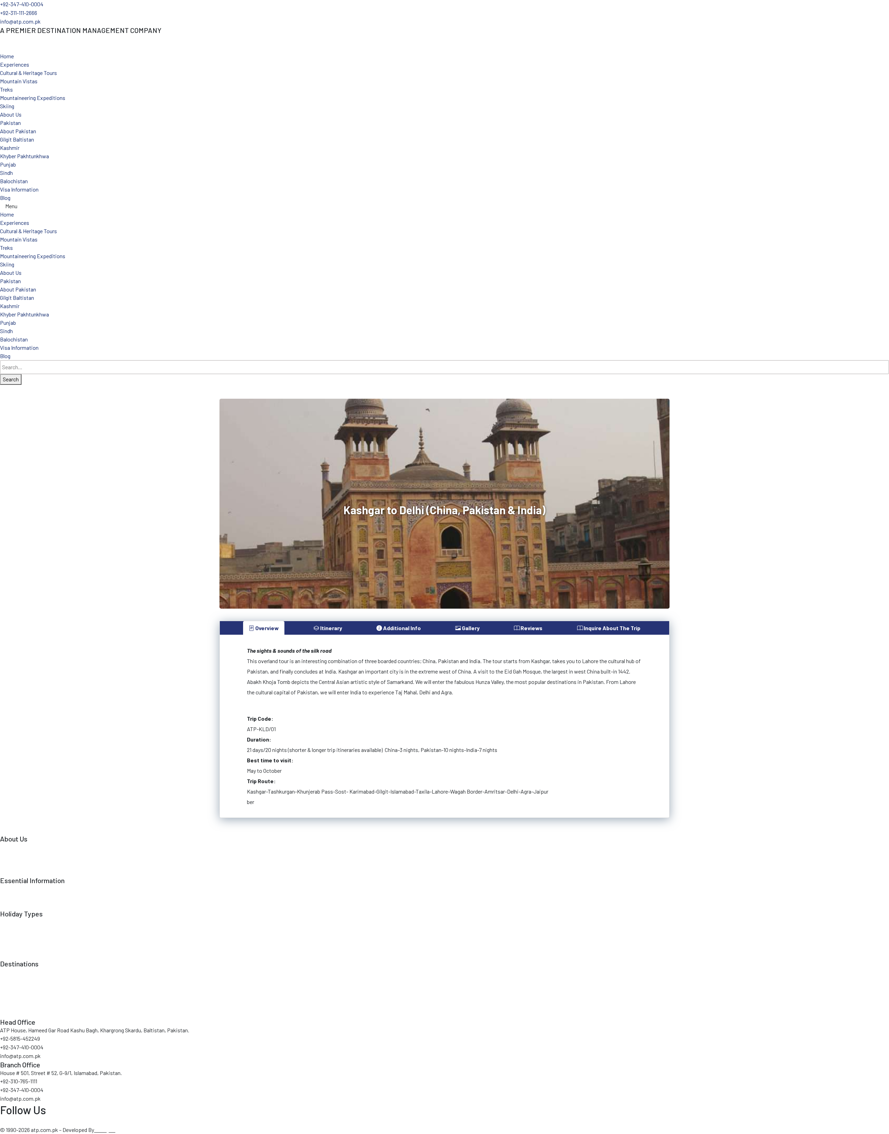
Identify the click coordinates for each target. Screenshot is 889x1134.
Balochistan (14, 181)
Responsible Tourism (24, 863)
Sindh (6, 172)
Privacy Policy (16, 897)
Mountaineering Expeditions (32, 97)
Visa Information (19, 189)
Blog (5, 197)
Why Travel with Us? (23, 847)
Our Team (11, 855)
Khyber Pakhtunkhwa (24, 156)
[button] (444, 206)
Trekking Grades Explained (30, 905)
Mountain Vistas (19, 81)
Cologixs (105, 1129)
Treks (6, 89)
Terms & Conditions (22, 888)
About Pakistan (18, 131)
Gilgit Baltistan (17, 139)
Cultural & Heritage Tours (28, 72)
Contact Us (13, 872)
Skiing (7, 106)
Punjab (8, 164)
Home (7, 56)
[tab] (263, 628)
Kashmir (9, 147)
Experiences (14, 64)
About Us (11, 114)
